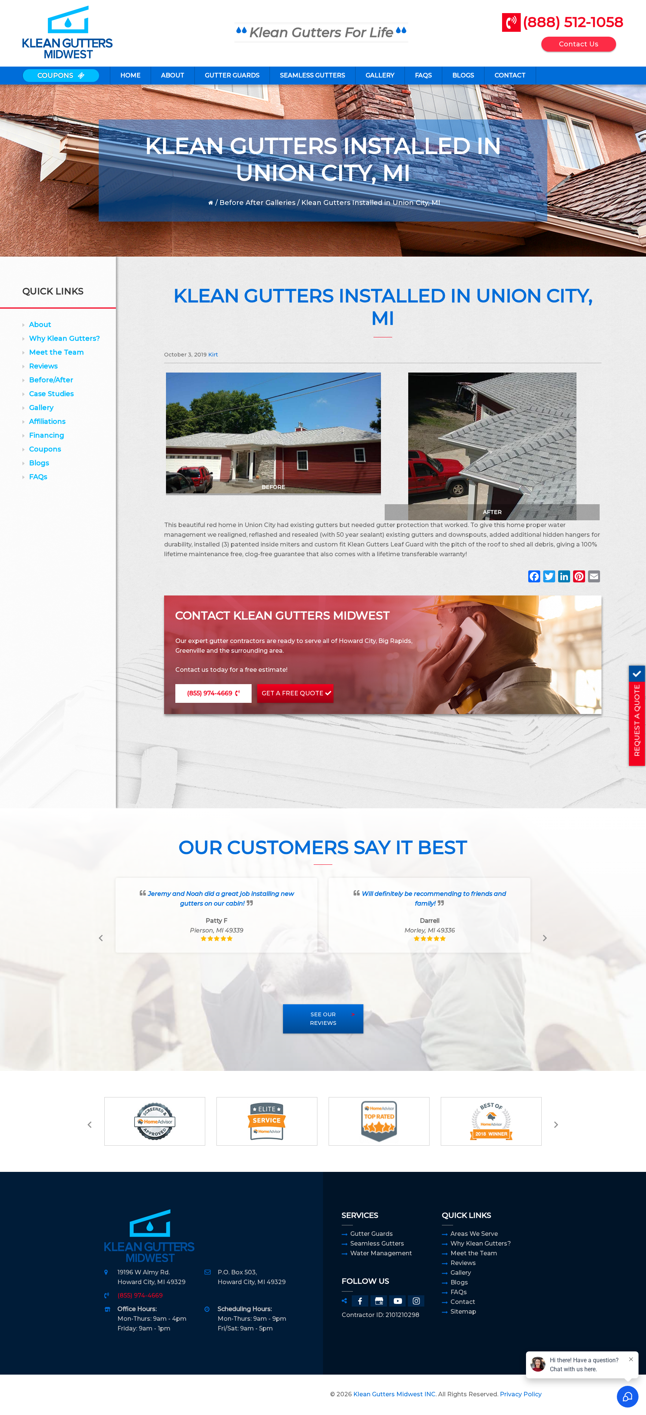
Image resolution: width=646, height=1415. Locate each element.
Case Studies (51, 394)
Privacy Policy (521, 1394)
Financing (46, 435)
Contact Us (578, 44)
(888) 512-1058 (573, 22)
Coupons (45, 449)
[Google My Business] (378, 1301)
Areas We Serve (474, 1233)
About (40, 325)
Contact (462, 1301)
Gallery (41, 408)
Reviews (43, 366)
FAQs (38, 477)
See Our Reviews (323, 1018)
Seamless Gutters (377, 1243)
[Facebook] (534, 577)
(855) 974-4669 (209, 693)
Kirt (213, 354)
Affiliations (47, 421)
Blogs (39, 463)
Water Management (381, 1253)
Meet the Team (56, 352)
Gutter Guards (371, 1233)
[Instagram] (416, 1301)
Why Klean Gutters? (64, 338)
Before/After (51, 380)
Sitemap (463, 1311)
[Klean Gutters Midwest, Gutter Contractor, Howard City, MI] (123, 1395)
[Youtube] (397, 1301)
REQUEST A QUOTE (636, 720)
